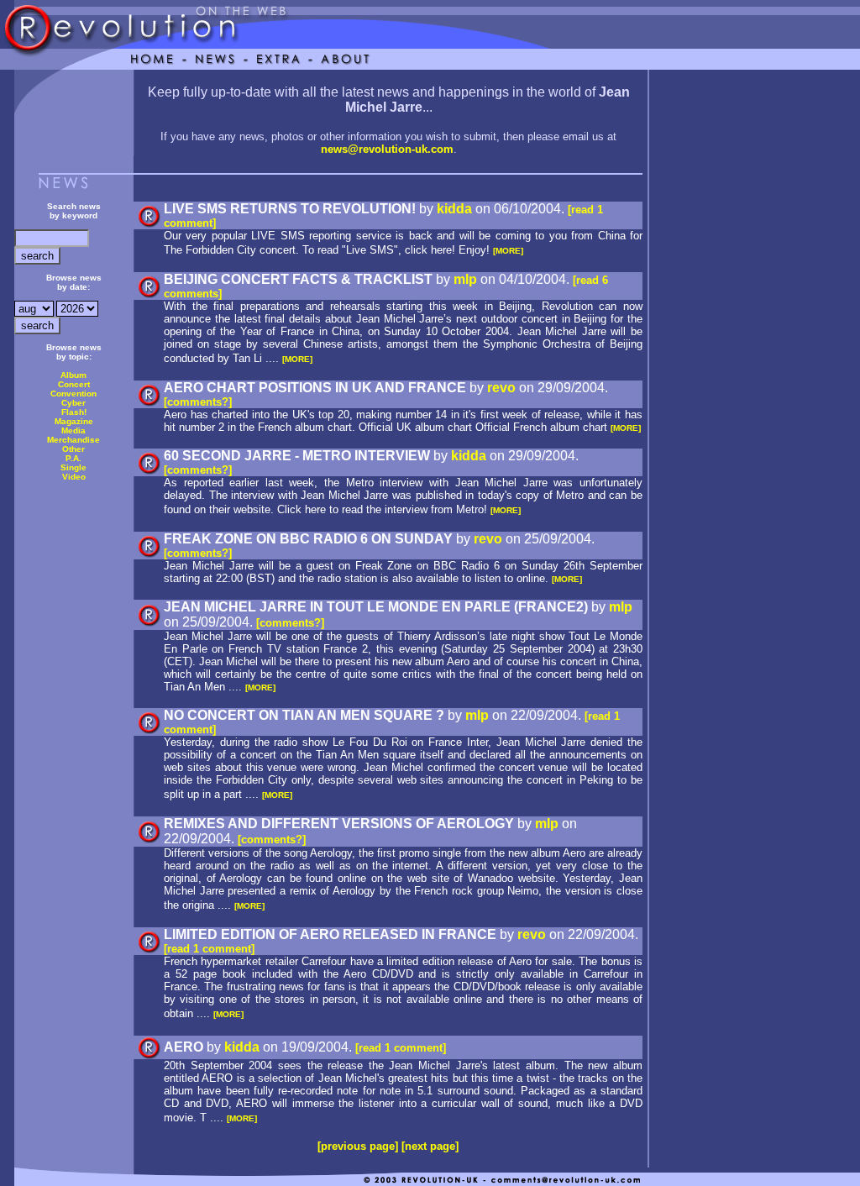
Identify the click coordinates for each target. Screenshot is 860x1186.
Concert (74, 384)
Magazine (74, 421)
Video (74, 476)
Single (73, 467)
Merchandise (73, 439)
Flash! (74, 412)
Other (73, 449)
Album (73, 375)
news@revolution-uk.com (387, 149)
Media (73, 430)
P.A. (73, 458)
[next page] (430, 1146)
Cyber (73, 402)
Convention (73, 393)
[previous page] (357, 1146)
